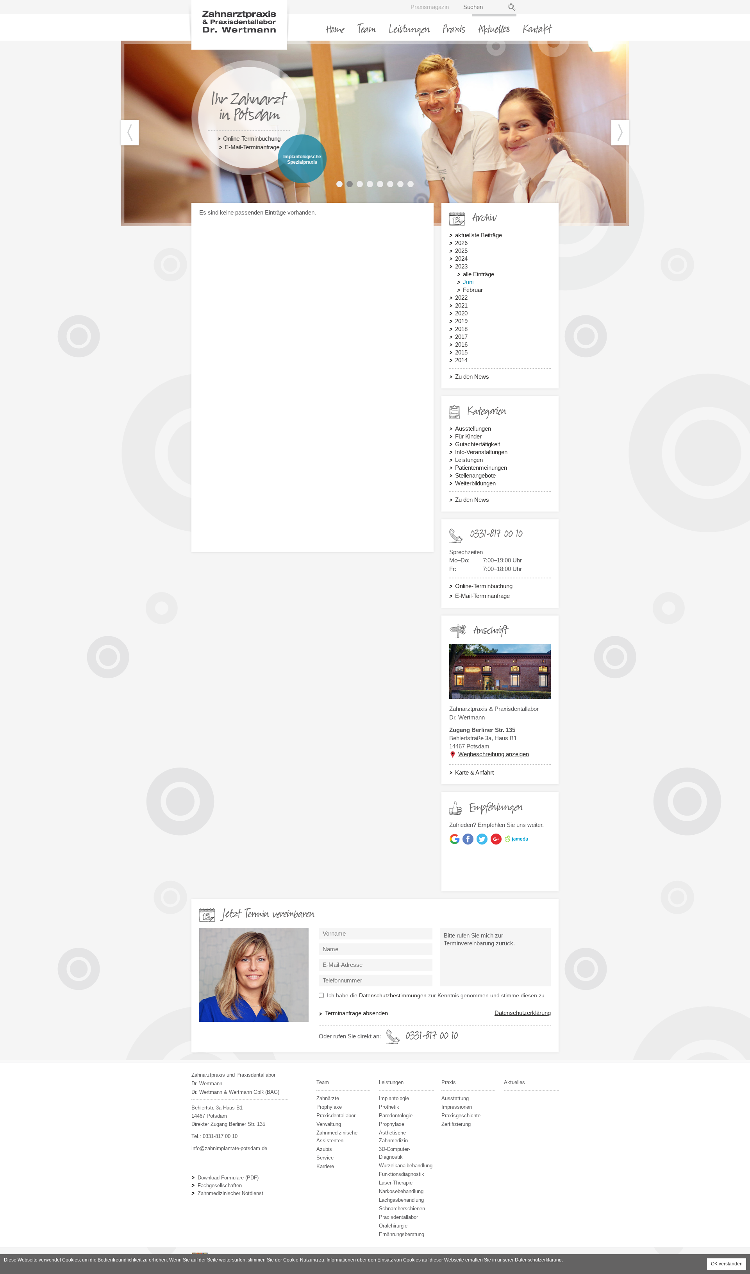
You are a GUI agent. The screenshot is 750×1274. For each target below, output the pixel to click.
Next (620, 132)
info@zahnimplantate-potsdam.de (229, 1148)
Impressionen (456, 1107)
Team (366, 30)
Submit (512, 7)
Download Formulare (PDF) (228, 1178)
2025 (461, 250)
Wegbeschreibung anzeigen (493, 754)
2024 (461, 258)
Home (335, 30)
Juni (468, 282)
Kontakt (537, 30)
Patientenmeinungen (481, 467)
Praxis (454, 30)
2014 (461, 360)
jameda (516, 839)
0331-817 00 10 (495, 535)
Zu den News (472, 376)
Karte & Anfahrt (474, 772)
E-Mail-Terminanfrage (252, 147)
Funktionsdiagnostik (401, 1174)
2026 (461, 243)
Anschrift (489, 631)
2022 (461, 297)
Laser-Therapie (395, 1183)
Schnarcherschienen (402, 1208)
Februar (473, 289)
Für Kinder (468, 436)
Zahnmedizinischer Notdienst (230, 1193)
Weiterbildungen (475, 483)
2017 (461, 336)
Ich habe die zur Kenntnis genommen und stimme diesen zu (434, 995)
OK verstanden (727, 1264)
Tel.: (214, 1136)
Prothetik (389, 1107)
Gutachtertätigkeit (477, 444)
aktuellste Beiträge (478, 235)
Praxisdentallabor (335, 1115)
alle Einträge (478, 274)
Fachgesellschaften (220, 1185)
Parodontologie (395, 1115)
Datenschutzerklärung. (539, 1260)
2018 (461, 329)
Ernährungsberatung (401, 1234)
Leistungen (409, 30)
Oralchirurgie (393, 1226)
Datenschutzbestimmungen (393, 995)
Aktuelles (494, 30)
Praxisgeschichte (460, 1115)
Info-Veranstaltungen (481, 452)
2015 (461, 352)
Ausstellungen (473, 428)
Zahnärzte (327, 1098)
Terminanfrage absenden (356, 1013)
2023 (461, 266)
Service (325, 1158)
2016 (461, 344)
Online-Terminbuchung (251, 138)
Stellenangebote (475, 475)
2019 (461, 321)
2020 (461, 313)
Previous (130, 132)
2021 (461, 305)
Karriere (325, 1166)
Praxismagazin (430, 7)
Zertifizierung (456, 1124)
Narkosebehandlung (401, 1191)
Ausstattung (455, 1098)
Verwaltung (328, 1124)
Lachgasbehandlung (401, 1200)
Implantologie (394, 1098)
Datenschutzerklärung (523, 1012)
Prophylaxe (329, 1107)
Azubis (324, 1149)
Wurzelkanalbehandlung (405, 1165)
